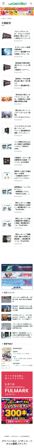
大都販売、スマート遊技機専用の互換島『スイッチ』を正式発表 (22, 160)
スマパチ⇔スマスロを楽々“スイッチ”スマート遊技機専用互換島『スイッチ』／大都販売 (22, 130)
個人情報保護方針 (25, 436)
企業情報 (6, 436)
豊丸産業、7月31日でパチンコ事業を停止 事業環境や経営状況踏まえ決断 (22, 308)
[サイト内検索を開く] (31, 3)
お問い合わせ (14, 436)
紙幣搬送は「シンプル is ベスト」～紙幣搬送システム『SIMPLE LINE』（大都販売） (22, 191)
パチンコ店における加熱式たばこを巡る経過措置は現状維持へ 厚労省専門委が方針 (22, 326)
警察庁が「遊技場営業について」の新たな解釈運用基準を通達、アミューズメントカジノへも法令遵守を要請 (22, 335)
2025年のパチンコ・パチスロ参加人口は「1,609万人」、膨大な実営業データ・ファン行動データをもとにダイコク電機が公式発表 (22, 317)
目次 (3, 363)
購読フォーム (6, 365)
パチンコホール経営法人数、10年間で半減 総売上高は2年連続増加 (22, 299)
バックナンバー (6, 368)
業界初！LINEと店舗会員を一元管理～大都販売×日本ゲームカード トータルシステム (22, 175)
